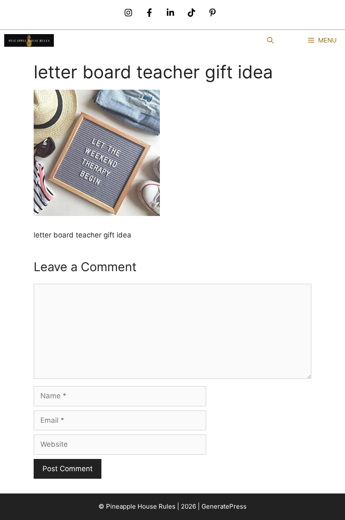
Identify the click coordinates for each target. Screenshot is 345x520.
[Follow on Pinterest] (212, 12)
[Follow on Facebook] (149, 12)
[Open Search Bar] (270, 40)
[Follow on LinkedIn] (170, 12)
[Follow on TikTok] (191, 12)
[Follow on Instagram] (128, 12)
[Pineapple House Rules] (29, 40)
